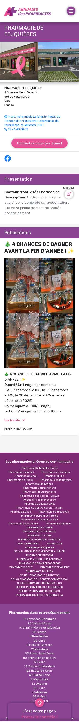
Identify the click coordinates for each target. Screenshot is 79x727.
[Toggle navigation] (71, 11)
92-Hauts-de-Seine (40, 670)
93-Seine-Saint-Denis (39, 653)
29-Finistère (39, 649)
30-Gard (39, 640)
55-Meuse (39, 692)
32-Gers (39, 687)
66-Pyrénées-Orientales (39, 619)
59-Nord (39, 662)
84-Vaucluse (39, 679)
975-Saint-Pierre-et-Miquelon (39, 627)
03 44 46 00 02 (17, 129)
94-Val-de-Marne (39, 623)
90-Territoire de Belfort (39, 657)
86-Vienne (39, 632)
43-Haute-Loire (39, 675)
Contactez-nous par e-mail (39, 143)
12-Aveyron (40, 683)
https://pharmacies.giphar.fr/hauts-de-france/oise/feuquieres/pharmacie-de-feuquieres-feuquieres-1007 (32, 121)
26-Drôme (39, 696)
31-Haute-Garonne (39, 644)
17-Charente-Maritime (39, 666)
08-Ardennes (39, 636)
